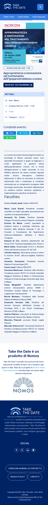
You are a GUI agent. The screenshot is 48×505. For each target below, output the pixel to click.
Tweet (24, 133)
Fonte (11, 112)
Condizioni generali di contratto (25, 468)
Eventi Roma (23, 17)
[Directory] (17, 6)
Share (11, 133)
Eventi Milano (38, 17)
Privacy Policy (17, 477)
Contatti (35, 477)
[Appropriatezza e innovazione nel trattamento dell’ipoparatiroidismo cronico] (23, 44)
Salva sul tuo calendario (17, 85)
